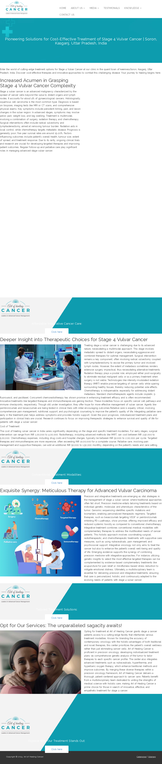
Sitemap (152, 757)
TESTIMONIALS (112, 8)
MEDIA (93, 8)
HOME (62, 8)
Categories (141, 757)
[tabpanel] (81, 384)
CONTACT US (66, 14)
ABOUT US (76, 8)
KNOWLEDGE (131, 8)
